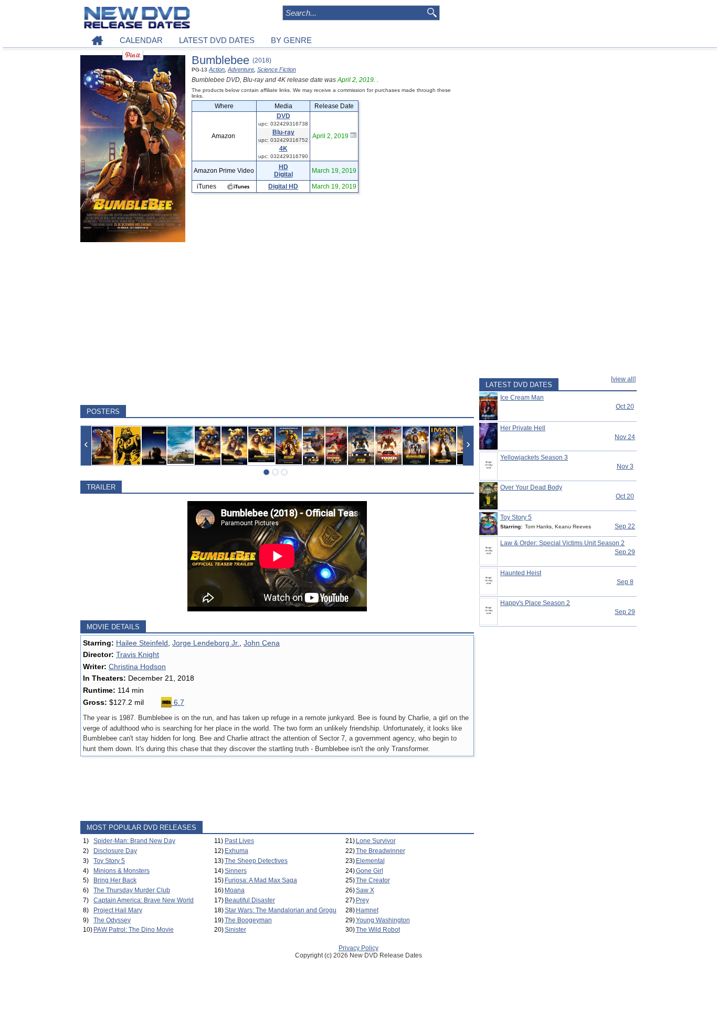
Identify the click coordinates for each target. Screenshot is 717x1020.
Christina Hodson (137, 666)
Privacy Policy (358, 948)
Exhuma (236, 851)
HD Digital (283, 170)
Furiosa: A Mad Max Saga (261, 880)
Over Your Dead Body (531, 487)
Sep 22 (625, 526)
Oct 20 (625, 406)
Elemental (370, 861)
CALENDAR (141, 40)
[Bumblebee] (102, 445)
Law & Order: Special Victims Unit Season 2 (562, 543)
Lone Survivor (376, 841)
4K (283, 148)
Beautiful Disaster (250, 900)
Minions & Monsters (121, 871)
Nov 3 (625, 466)
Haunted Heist (520, 573)
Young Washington (383, 920)
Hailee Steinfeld (142, 643)
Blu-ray (283, 132)
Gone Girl (369, 871)
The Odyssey (112, 920)
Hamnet (367, 910)
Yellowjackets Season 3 (534, 457)
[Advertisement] (277, 323)
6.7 (178, 702)
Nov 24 (625, 437)
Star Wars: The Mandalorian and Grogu (280, 910)
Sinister (235, 929)
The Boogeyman (248, 920)
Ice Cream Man (522, 397)
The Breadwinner (380, 851)
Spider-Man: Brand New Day (134, 841)
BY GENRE (291, 40)
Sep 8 (625, 582)
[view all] (623, 379)
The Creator (373, 880)
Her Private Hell (522, 428)
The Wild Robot (378, 929)
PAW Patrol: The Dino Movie (133, 929)
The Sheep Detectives (256, 861)
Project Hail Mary (117, 910)
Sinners (236, 871)
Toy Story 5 (109, 861)
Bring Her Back (114, 880)
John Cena (262, 643)
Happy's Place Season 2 (535, 603)
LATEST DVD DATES (217, 40)
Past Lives (239, 841)
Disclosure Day (115, 851)
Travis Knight (137, 654)
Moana (235, 890)
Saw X (365, 890)
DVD (283, 116)
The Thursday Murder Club (131, 890)
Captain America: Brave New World (143, 900)
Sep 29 (625, 552)
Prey (362, 900)
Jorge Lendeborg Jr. (205, 643)
